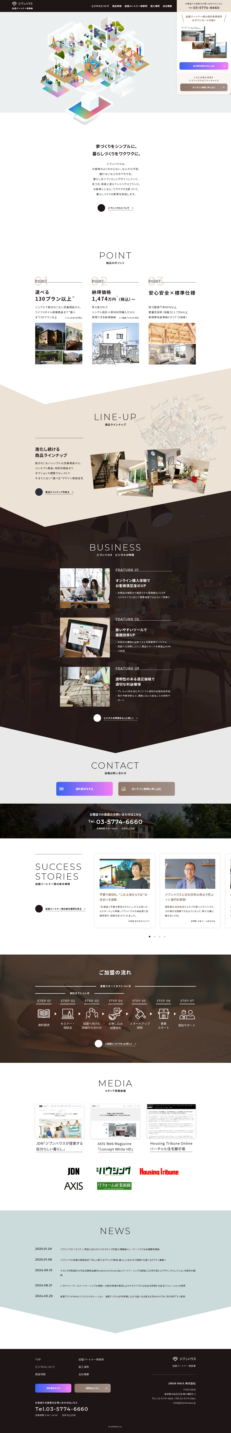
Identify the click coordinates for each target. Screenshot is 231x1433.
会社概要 (167, 6)
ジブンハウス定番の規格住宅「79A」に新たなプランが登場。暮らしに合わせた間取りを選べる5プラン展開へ (113, 1259)
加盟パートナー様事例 (136, 6)
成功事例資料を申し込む (204, 66)
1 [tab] (150, 936)
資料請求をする (85, 789)
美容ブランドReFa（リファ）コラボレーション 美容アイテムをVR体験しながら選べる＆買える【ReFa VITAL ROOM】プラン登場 (122, 1296)
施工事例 (155, 6)
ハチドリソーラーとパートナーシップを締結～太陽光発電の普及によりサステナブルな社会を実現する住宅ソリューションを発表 (123, 1285)
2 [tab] (155, 936)
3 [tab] (160, 936)
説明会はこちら (92, 1388)
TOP (38, 1359)
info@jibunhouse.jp (184, 1402)
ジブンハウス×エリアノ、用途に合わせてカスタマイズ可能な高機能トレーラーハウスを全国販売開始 (110, 1249)
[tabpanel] (125, 890)
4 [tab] (165, 936)
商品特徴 (117, 6)
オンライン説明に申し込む (203, 87)
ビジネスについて (100, 6)
